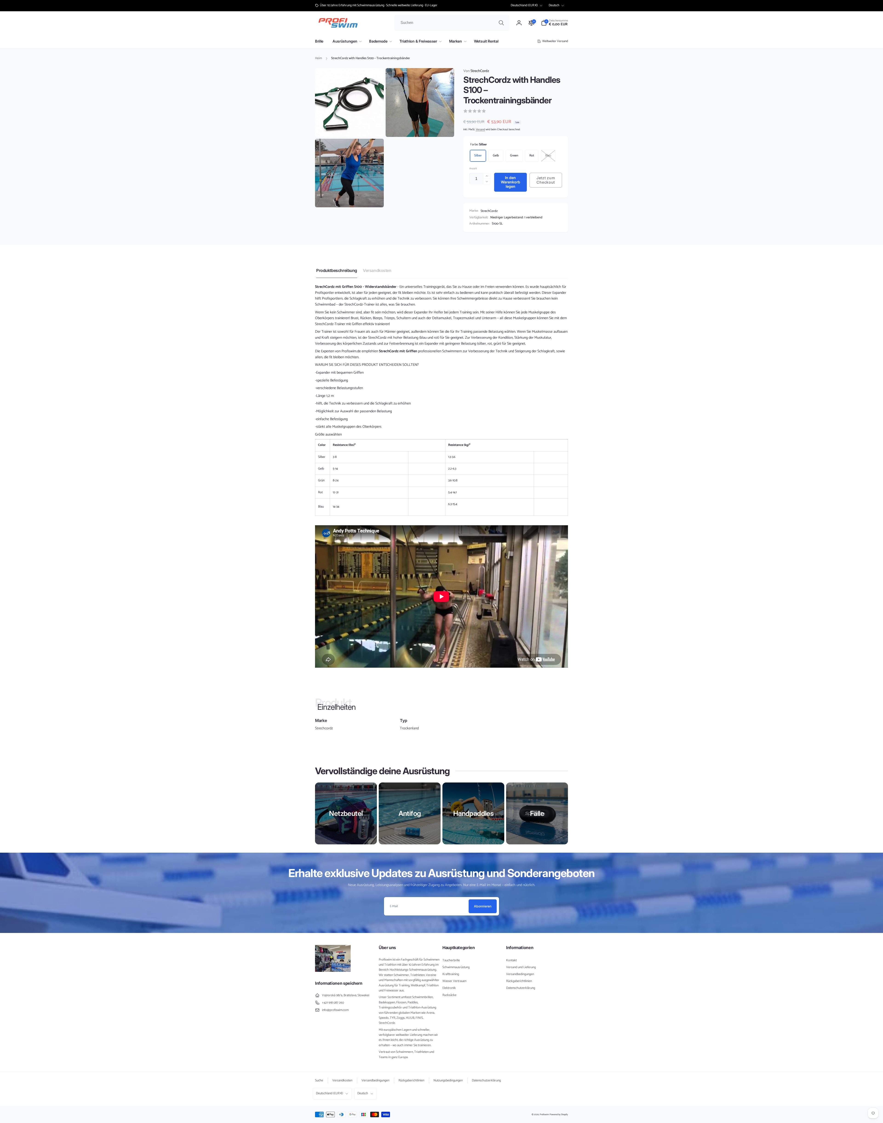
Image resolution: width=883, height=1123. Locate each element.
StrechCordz (476, 71)
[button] (554, 22)
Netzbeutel (346, 813)
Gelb (496, 155)
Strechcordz (324, 728)
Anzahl (473, 168)
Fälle (537, 813)
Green (514, 155)
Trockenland (409, 728)
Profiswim (544, 1114)
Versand (480, 129)
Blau (548, 155)
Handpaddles (473, 813)
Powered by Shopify (559, 1114)
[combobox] (451, 23)
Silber (478, 155)
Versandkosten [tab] (377, 270)
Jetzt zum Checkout (545, 180)
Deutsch (554, 5)
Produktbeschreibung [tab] (336, 270)
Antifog (409, 813)
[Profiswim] (333, 971)
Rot (531, 155)
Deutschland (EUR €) (524, 5)
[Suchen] (501, 22)
